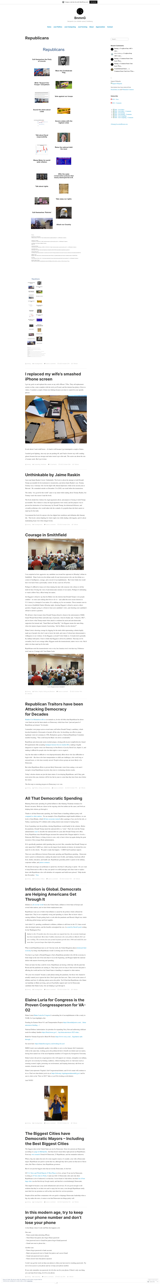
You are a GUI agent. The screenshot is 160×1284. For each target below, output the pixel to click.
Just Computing (70, 27)
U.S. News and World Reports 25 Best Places (41, 1173)
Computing (37, 464)
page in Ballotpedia (41, 1152)
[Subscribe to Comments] (111, 103)
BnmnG (80, 18)
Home (49, 27)
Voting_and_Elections (49, 691)
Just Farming (82, 27)
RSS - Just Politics (119, 109)
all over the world (37, 905)
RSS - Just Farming (120, 113)
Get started (93, 2)
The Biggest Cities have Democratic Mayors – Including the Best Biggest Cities (54, 1138)
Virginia (41, 691)
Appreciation (100, 27)
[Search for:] (119, 39)
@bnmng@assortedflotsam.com (119, 124)
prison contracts (45, 862)
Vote (37, 875)
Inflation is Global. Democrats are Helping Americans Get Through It (53, 894)
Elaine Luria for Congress (42, 1015)
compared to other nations (33, 816)
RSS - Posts (115, 99)
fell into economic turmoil (52, 819)
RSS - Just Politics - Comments (123, 111)
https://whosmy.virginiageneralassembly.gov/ (66, 1073)
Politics (36, 691)
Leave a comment (51, 363)
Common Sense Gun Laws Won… (124, 71)
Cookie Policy (30, 1281)
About (91, 27)
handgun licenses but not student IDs (57, 745)
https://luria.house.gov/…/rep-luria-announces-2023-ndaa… (61, 1032)
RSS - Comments (117, 103)
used (36, 831)
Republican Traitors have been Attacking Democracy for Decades (54, 709)
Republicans (37, 38)
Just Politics (57, 27)
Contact (110, 27)
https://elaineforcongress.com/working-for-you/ (50, 1044)
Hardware (43, 464)
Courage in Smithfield (46, 534)
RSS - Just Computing (120, 116)
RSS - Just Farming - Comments (123, 114)
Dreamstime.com (115, 89)
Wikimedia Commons (128, 89)
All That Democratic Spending (53, 798)
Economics (37, 878)
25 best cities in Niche (40, 1176)
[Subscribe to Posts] (111, 99)
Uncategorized (38, 363)
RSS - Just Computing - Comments (124, 117)
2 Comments (53, 464)
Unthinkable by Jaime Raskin (52, 474)
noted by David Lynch (74, 927)
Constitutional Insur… (121, 69)
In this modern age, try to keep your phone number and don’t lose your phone (54, 1217)
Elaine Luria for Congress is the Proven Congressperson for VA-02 (55, 1004)
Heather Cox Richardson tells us (35, 719)
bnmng (29, 363)
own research (36, 1154)
